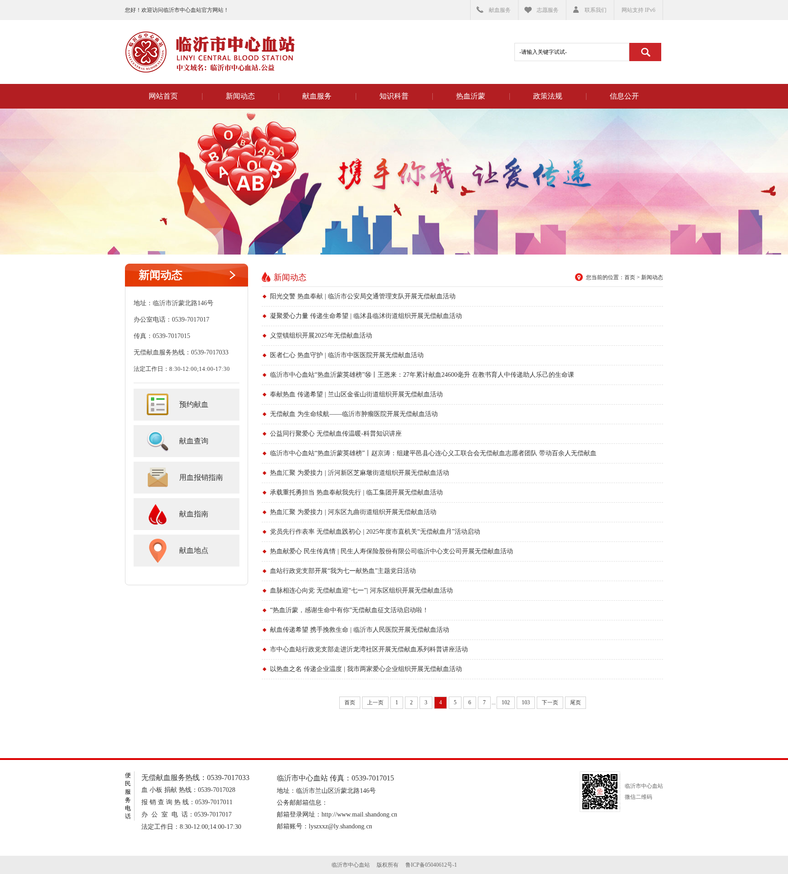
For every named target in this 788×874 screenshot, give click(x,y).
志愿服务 (548, 10)
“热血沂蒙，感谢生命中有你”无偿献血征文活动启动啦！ (349, 610)
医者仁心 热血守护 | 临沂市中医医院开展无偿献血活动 (347, 355)
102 (506, 702)
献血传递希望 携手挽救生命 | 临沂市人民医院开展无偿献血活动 (359, 629)
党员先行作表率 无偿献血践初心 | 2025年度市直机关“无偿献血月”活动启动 (375, 531)
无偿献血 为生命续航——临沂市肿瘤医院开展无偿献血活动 (354, 414)
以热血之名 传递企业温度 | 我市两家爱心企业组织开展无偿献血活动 (366, 669)
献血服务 (500, 10)
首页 (629, 277)
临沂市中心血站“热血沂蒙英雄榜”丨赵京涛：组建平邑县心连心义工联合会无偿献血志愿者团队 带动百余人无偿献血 (433, 453)
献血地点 (193, 550)
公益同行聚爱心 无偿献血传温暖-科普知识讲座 (336, 433)
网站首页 (163, 96)
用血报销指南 (201, 477)
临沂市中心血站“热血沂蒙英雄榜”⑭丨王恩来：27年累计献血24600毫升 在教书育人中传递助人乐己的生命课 (422, 374)
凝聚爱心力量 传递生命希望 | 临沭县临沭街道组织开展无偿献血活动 (366, 315)
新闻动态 (240, 96)
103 (526, 702)
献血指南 (193, 514)
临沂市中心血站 (210, 52)
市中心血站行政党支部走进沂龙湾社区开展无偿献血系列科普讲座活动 (369, 649)
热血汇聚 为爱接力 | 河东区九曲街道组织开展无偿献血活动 (353, 512)
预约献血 (193, 404)
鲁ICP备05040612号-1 (431, 865)
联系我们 (596, 10)
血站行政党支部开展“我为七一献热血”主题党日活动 (343, 570)
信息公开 (624, 96)
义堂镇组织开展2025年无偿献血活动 (321, 335)
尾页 (575, 702)
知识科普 (394, 96)
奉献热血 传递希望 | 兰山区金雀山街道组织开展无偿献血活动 (356, 394)
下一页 (550, 702)
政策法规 (547, 96)
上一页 (375, 702)
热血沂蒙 (470, 96)
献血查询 (193, 441)
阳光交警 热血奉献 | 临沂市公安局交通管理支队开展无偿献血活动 (363, 296)
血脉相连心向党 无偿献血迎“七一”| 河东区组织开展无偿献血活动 (361, 590)
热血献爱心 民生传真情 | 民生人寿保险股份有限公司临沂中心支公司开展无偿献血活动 (391, 551)
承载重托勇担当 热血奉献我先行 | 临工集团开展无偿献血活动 (356, 492)
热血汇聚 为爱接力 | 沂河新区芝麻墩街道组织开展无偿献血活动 (359, 472)
